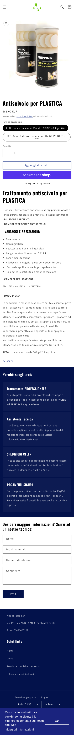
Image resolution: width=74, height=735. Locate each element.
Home (10, 650)
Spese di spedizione (25, 116)
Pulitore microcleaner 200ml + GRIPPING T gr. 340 (35, 128)
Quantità (7, 146)
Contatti (11, 658)
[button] (4, 7)
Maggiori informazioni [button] (20, 729)
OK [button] (57, 721)
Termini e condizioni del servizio (25, 666)
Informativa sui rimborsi (20, 674)
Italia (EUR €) (24, 704)
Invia (13, 593)
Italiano (48, 704)
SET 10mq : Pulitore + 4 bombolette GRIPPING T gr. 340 (36, 137)
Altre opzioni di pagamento (37, 183)
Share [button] (10, 360)
